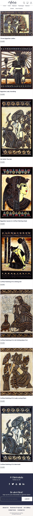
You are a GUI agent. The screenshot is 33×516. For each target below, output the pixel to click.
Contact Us (21, 510)
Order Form (12, 510)
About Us (5, 507)
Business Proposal (16, 507)
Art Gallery (27, 507)
